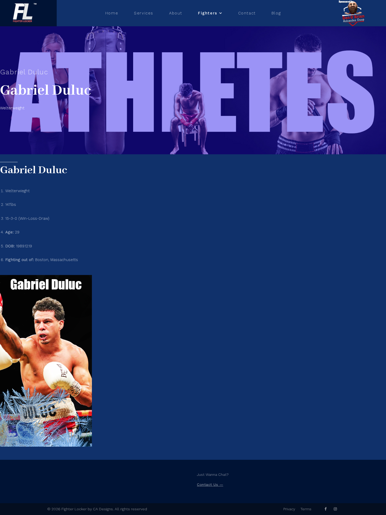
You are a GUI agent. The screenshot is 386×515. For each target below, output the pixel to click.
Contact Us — (210, 484)
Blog (276, 13)
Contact (247, 13)
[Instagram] (335, 509)
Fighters (207, 13)
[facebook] (326, 509)
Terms (305, 509)
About (175, 13)
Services (143, 13)
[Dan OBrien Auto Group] (353, 13)
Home (111, 13)
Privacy (289, 509)
